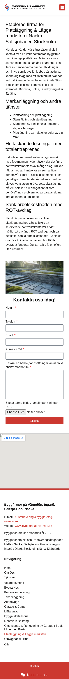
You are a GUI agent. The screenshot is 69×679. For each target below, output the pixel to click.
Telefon (11, 321)
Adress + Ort (14, 349)
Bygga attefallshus (16, 616)
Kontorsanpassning (17, 592)
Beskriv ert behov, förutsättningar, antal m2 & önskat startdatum (34, 365)
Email (10, 335)
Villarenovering (14, 582)
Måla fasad (11, 611)
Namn (10, 307)
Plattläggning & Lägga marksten (25, 634)
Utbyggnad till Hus (16, 638)
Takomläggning (14, 597)
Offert (7, 644)
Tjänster (9, 577)
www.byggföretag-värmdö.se (33, 525)
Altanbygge (11, 601)
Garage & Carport (15, 606)
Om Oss (9, 572)
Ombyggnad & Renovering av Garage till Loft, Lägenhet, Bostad (33, 627)
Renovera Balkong (16, 621)
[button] (62, 7)
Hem (7, 567)
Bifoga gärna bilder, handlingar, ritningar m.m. (32, 404)
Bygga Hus (11, 587)
